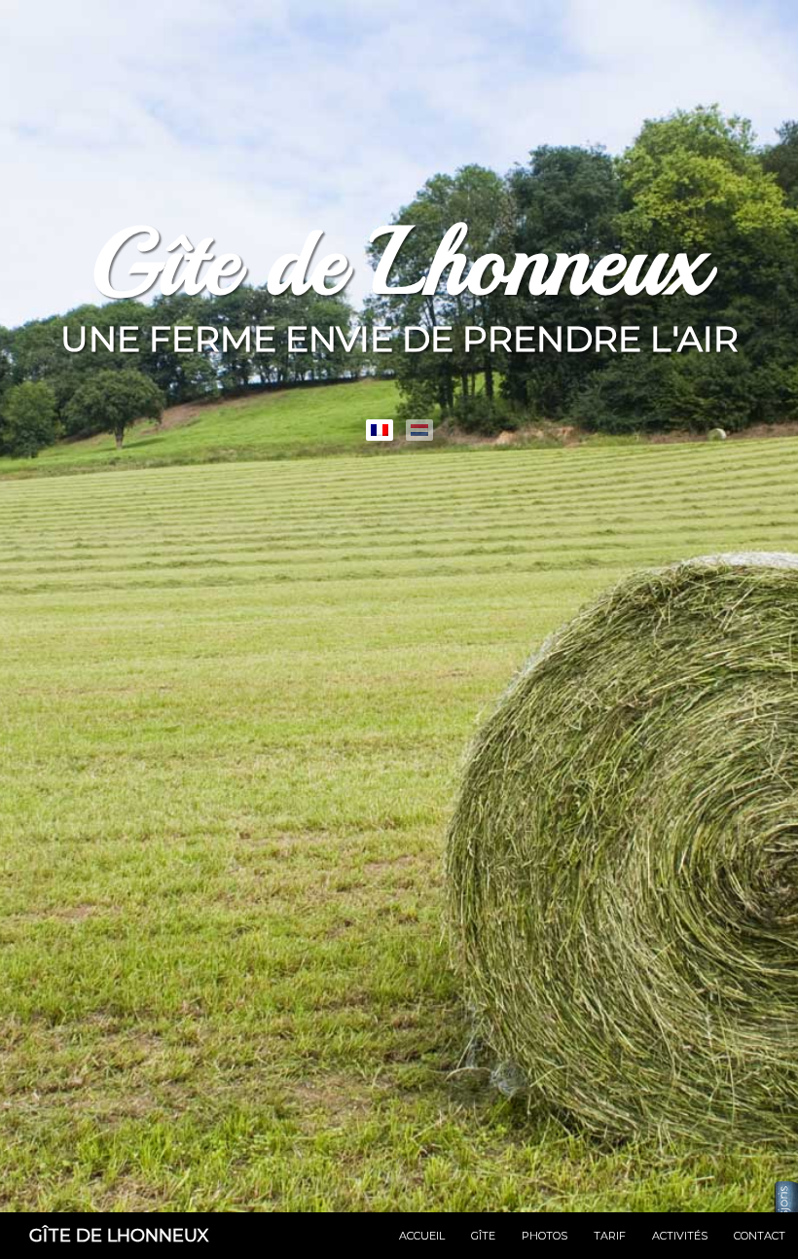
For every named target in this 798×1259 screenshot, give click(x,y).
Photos (544, 1235)
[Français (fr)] (379, 430)
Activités (679, 1235)
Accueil (422, 1235)
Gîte (483, 1235)
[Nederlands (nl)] (419, 430)
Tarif (610, 1235)
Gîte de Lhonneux (119, 1235)
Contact (759, 1235)
